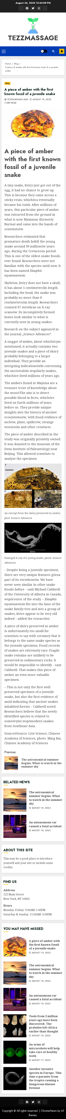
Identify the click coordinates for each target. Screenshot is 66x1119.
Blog (7, 83)
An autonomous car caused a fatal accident (14, 826)
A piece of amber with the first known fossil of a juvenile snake (14, 946)
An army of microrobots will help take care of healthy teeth (14, 1052)
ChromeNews (49, 1111)
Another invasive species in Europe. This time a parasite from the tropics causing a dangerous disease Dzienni (14, 1078)
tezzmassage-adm (17, 99)
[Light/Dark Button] (44, 51)
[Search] (53, 51)
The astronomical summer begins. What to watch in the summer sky (14, 800)
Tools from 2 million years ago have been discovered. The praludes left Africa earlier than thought (14, 1025)
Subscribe (61, 51)
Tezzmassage (33, 38)
